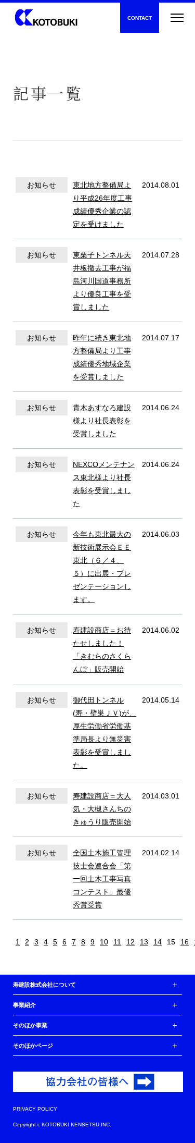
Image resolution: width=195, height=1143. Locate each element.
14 (157, 942)
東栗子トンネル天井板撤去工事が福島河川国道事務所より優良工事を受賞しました (102, 281)
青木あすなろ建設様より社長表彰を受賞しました (102, 420)
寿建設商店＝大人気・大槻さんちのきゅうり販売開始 (102, 809)
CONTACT (139, 18)
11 (117, 942)
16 (184, 942)
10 (104, 942)
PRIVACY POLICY (35, 1109)
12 (130, 942)
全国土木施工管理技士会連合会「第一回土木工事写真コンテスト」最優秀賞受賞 (102, 879)
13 (144, 942)
